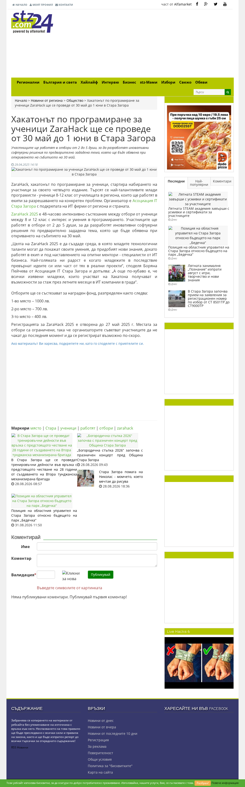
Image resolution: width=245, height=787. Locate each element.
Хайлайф (89, 82)
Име (25, 546)
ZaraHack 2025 (24, 214)
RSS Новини (19, 747)
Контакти (65, 4)
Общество (75, 100)
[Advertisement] (161, 44)
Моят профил (42, 4)
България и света (60, 82)
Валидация (22, 575)
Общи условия (100, 759)
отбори (106, 428)
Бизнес (129, 82)
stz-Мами (148, 82)
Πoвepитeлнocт (100, 753)
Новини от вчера (102, 727)
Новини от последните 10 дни (112, 733)
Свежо (185, 82)
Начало (21, 4)
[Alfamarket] (199, 137)
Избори (168, 82)
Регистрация (98, 740)
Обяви (201, 82)
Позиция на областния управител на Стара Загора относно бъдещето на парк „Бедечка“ (44, 515)
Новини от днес (101, 720)
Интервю (110, 82)
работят (87, 428)
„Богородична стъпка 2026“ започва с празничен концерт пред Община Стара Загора (110, 455)
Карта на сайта (100, 772)
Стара (50, 428)
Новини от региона (47, 100)
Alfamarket (183, 4)
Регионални (28, 82)
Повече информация (225, 783)
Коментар (21, 558)
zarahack (125, 428)
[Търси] (228, 92)
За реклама (97, 746)
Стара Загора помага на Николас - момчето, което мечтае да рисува (121, 477)
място (35, 428)
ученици (68, 428)
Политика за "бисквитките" (110, 766)
